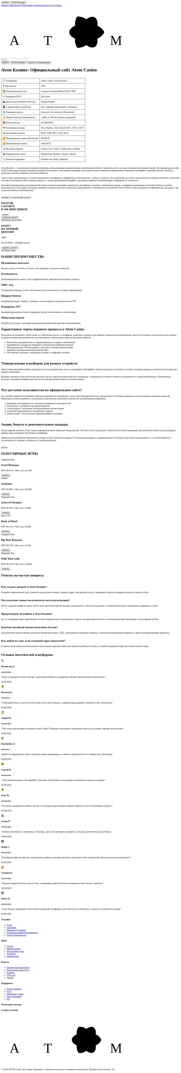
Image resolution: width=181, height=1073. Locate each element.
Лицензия (11, 927)
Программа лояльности (18, 970)
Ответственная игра (16, 935)
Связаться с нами (15, 994)
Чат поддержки (14, 996)
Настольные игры (15, 951)
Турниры (11, 954)
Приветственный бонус (18, 967)
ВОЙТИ (5, 3)
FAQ (9, 991)
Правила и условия (16, 930)
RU (8, 999)
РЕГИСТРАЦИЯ (18, 3)
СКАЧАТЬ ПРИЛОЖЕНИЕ (39, 63)
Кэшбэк (10, 972)
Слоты (10, 946)
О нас (9, 925)
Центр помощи (14, 989)
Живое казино (14, 949)
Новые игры (13, 956)
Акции (10, 977)
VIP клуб (11, 975)
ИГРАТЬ (5, 476)
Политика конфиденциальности (22, 932)
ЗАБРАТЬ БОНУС (10, 217)
